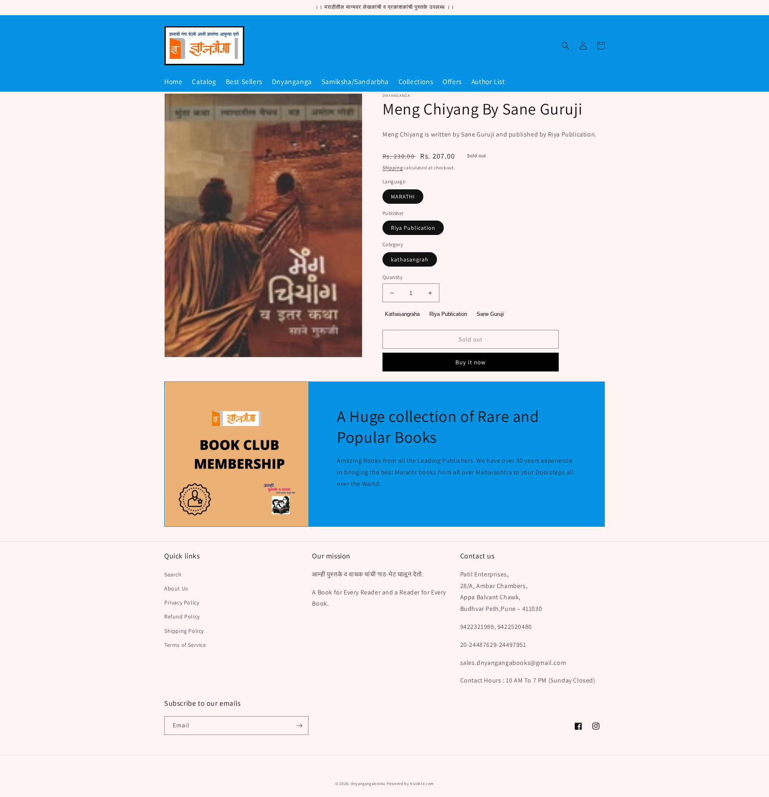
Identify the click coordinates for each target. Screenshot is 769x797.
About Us (176, 588)
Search (173, 574)
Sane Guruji (490, 314)
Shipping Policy (184, 630)
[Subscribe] (299, 725)
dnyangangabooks (368, 783)
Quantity (392, 277)
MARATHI (403, 196)
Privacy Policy (181, 602)
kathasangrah (410, 259)
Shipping (392, 168)
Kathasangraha (402, 314)
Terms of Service (185, 644)
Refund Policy (182, 616)
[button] (565, 45)
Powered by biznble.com (410, 783)
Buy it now (470, 362)
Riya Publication (413, 227)
